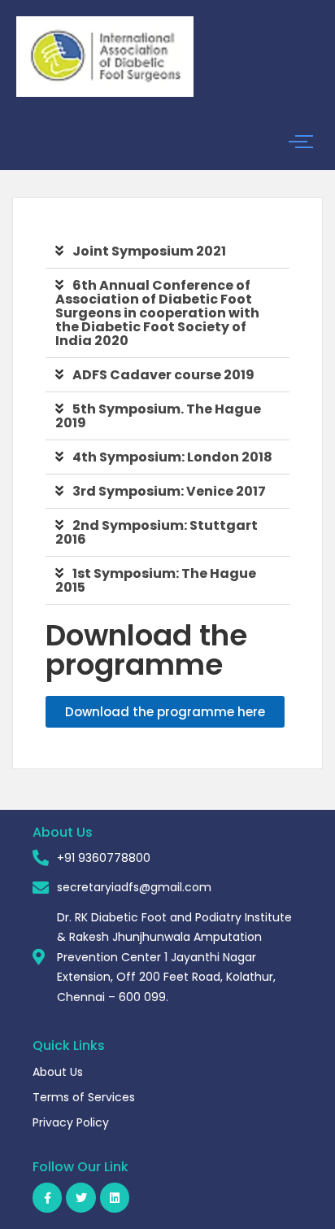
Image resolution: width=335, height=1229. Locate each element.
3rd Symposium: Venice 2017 (169, 491)
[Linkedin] (114, 1197)
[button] (167, 251)
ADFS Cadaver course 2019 (163, 374)
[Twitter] (80, 1197)
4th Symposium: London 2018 (172, 457)
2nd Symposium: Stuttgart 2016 (156, 532)
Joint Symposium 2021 (149, 251)
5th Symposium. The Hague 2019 (158, 416)
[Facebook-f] (47, 1197)
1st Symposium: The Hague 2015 (155, 580)
